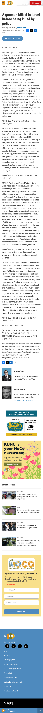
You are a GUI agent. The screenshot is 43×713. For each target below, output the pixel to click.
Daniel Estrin (21, 28)
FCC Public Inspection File (12, 669)
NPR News (20, 491)
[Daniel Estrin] (6, 392)
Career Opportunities (11, 664)
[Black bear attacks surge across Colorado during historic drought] (9, 510)
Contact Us (7, 686)
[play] (3, 710)
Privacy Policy (8, 673)
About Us (7, 655)
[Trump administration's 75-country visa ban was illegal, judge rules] (9, 495)
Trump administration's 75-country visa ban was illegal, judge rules (27, 496)
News (18, 507)
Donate (36, 3)
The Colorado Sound (11, 691)
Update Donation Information (13, 682)
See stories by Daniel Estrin (24, 400)
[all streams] (40, 710)
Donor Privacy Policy (10, 677)
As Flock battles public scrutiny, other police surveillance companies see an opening (28, 543)
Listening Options (10, 660)
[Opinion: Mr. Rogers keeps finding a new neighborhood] (9, 526)
